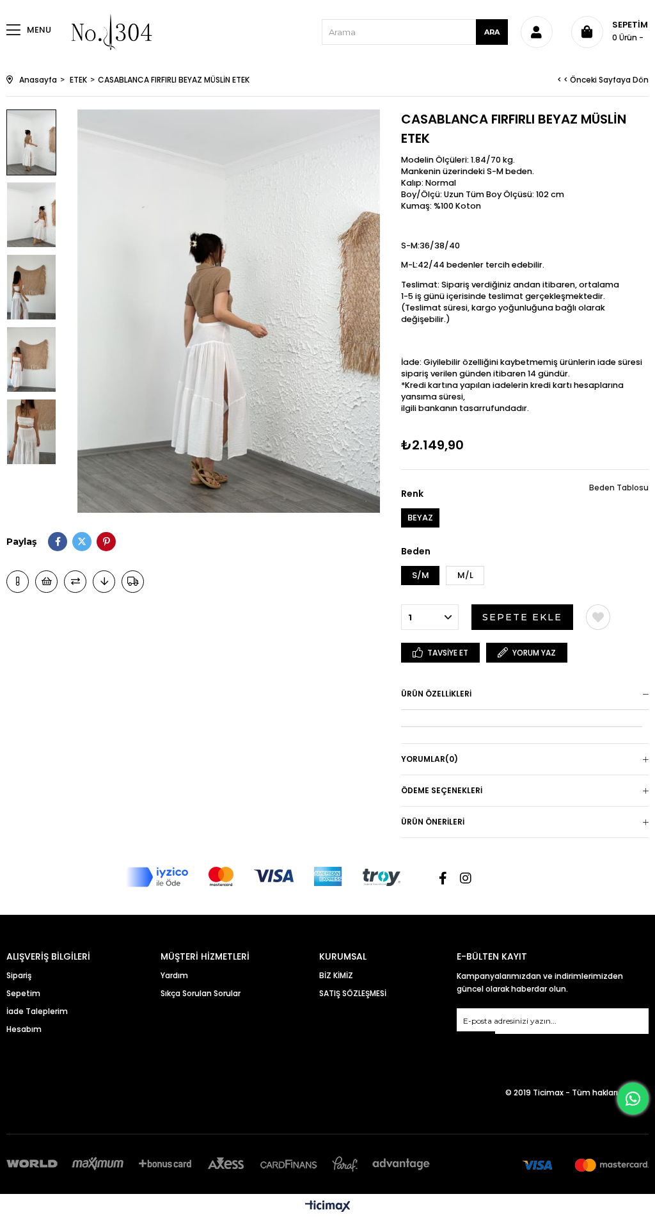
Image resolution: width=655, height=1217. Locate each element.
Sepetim (23, 993)
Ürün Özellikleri (436, 693)
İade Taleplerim (37, 1011)
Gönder (476, 1039)
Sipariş (18, 975)
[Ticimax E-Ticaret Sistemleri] (328, 1207)
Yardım (174, 975)
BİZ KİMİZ (336, 975)
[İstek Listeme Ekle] (46, 581)
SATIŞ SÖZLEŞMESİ (352, 993)
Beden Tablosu (619, 487)
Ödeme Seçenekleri (441, 790)
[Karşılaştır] (75, 581)
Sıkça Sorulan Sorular (201, 993)
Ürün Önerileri (432, 821)
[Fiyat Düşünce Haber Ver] (104, 581)
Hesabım (24, 1029)
